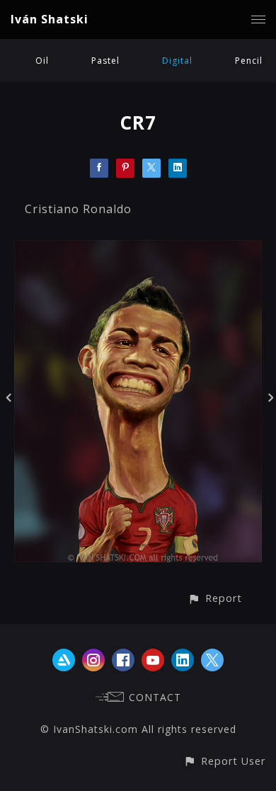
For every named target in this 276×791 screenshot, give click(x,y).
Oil (42, 61)
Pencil (249, 61)
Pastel (105, 61)
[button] (215, 598)
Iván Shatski (49, 19)
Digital (177, 61)
